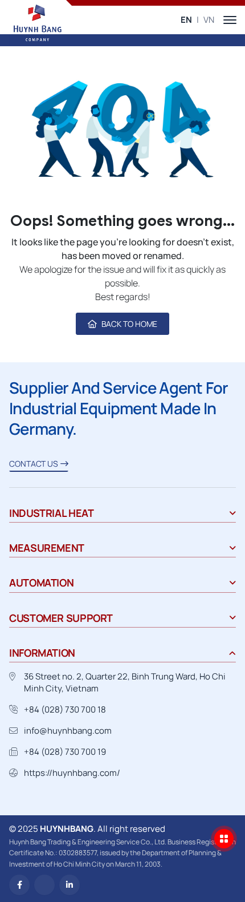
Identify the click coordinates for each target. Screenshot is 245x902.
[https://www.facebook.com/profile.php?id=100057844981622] (19, 885)
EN (186, 20)
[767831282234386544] (44, 885)
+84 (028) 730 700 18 (65, 709)
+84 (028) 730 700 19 (65, 752)
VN (208, 20)
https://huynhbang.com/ (72, 773)
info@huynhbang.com (68, 731)
